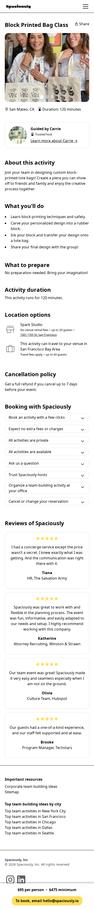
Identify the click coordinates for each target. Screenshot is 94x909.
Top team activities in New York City (35, 811)
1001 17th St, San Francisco (38, 335)
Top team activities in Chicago (30, 822)
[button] (84, 6)
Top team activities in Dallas (28, 827)
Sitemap (12, 791)
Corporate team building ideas (31, 786)
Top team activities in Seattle (29, 833)
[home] (18, 6)
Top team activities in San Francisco (35, 816)
